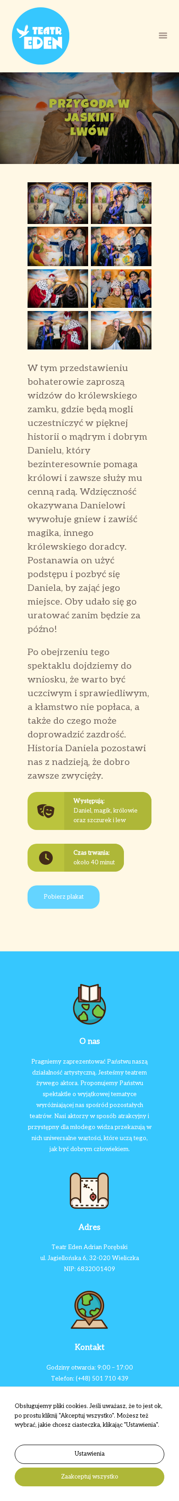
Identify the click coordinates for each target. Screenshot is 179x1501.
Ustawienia (90, 1453)
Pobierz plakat (64, 897)
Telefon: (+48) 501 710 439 (90, 1378)
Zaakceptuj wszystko (89, 1476)
